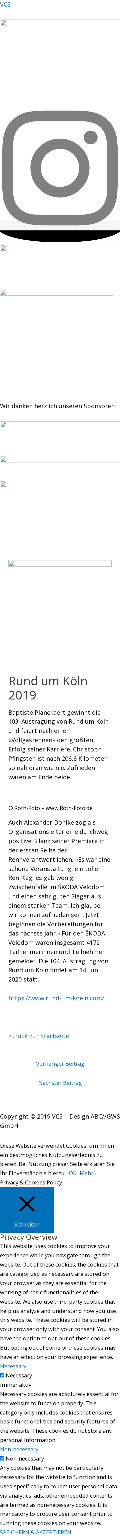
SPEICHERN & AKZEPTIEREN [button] (35, 1532)
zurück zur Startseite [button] (38, 1036)
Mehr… (89, 1173)
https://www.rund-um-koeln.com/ (56, 998)
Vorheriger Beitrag (60, 1063)
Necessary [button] (13, 1366)
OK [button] (72, 1173)
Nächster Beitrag (60, 1082)
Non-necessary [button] (19, 1449)
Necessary (19, 1375)
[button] (60, 105)
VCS (5, 4)
